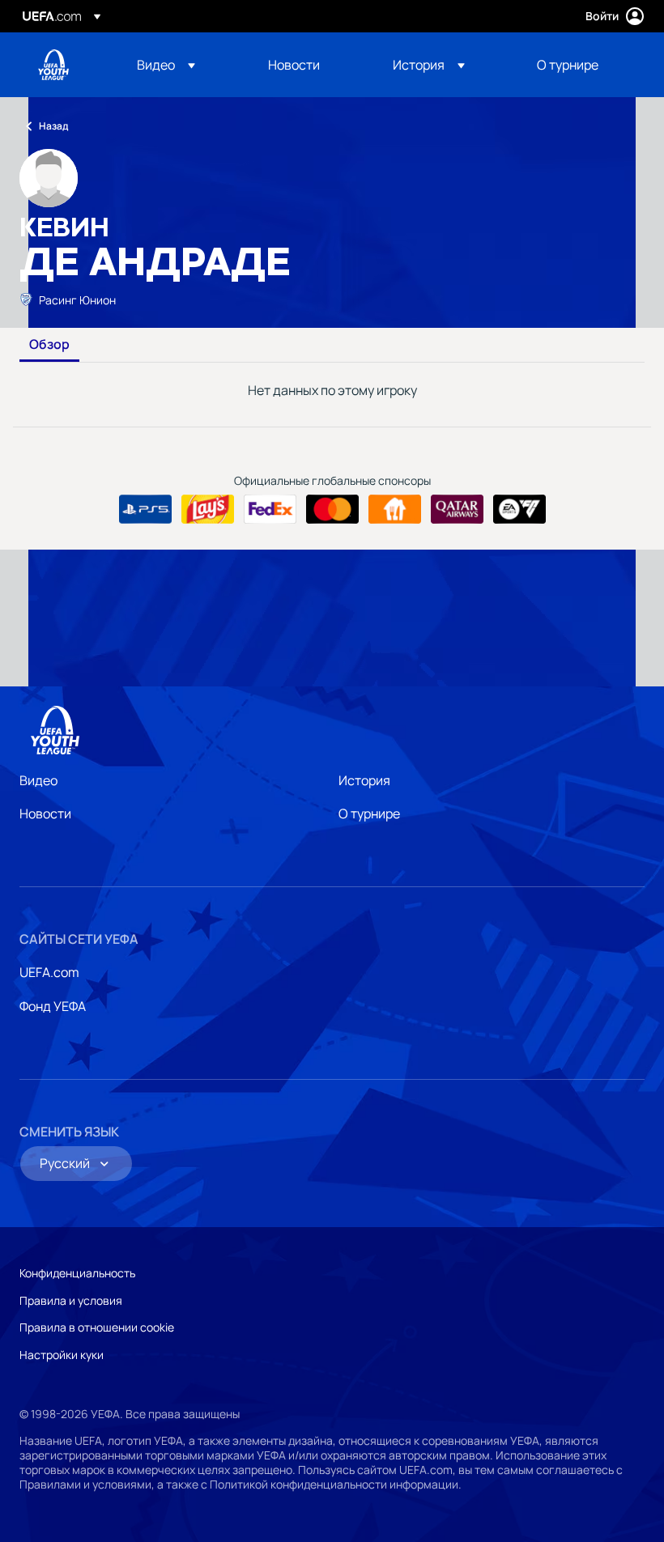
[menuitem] (182, 64)
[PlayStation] (145, 509)
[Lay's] (207, 509)
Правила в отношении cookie (96, 1327)
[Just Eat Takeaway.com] (394, 509)
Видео (38, 780)
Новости (45, 813)
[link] (294, 64)
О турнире (369, 813)
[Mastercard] (332, 509)
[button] (166, 64)
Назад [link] (53, 126)
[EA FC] (519, 509)
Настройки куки (61, 1354)
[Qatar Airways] (457, 509)
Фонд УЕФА (52, 1006)
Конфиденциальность (77, 1273)
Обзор (49, 345)
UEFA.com (49, 972)
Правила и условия (70, 1300)
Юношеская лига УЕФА (53, 64)
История (364, 780)
